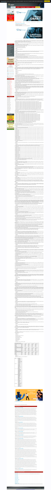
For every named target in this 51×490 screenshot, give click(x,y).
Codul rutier (9, 54)
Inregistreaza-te (10, 12)
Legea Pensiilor (9, 47)
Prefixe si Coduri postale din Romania (23, 489)
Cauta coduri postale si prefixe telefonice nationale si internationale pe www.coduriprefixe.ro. (19, 8)
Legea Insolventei (9, 49)
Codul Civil (9, 50)
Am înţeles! (47, 1)
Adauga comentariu (41, 401)
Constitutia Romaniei (10, 53)
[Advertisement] (11, 32)
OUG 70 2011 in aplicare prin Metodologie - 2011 (9, 77)
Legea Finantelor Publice (10, 48)
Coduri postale (17, 489)
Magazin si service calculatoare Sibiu (31, 489)
